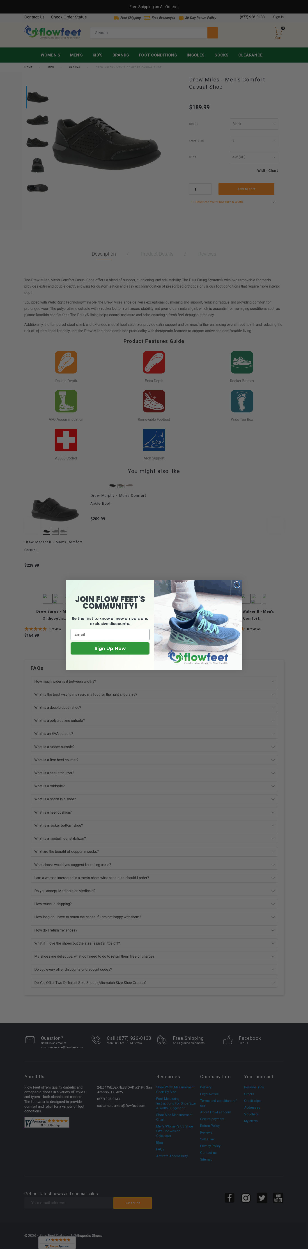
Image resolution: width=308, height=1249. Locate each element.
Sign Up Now (110, 648)
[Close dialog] (237, 584)
